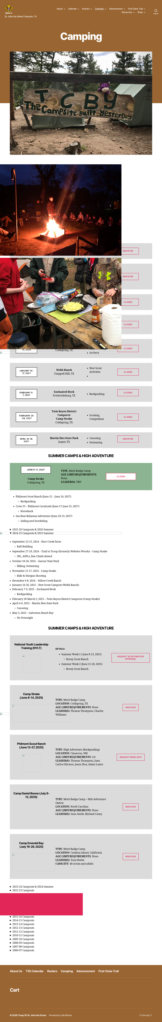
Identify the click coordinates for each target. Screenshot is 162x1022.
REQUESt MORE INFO (131, 757)
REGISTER (130, 807)
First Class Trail (135, 8)
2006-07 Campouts (23, 950)
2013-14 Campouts (23, 924)
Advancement (116, 8)
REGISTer (130, 707)
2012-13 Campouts (23, 928)
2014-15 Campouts (23, 920)
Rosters (86, 8)
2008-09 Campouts (23, 943)
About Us (16, 971)
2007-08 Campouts (23, 946)
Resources (127, 12)
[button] (81, 210)
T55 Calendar (35, 971)
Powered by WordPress (60, 1015)
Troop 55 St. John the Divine (32, 1015)
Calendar (72, 8)
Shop (140, 12)
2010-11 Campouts (23, 935)
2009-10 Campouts (23, 939)
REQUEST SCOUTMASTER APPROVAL (130, 657)
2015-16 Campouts (23, 916)
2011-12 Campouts (23, 931)
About (60, 8)
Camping (99, 8)
